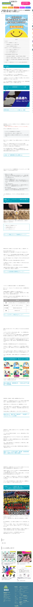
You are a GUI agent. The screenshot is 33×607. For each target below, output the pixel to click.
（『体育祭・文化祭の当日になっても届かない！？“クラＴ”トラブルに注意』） (16, 126)
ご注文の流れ (21, 588)
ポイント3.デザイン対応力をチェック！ (12, 52)
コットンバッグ (16, 595)
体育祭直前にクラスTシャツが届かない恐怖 (13, 44)
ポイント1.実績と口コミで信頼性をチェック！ (13, 49)
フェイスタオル (16, 599)
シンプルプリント (25, 590)
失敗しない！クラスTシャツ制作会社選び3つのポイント (13, 47)
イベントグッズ (16, 603)
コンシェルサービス (25, 597)
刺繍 (23, 591)
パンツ (15, 594)
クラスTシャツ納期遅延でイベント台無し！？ (11, 42)
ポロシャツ (16, 590)
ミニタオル (16, 597)
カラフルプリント (25, 587)
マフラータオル (16, 598)
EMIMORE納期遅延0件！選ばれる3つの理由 (11, 54)
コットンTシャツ (16, 587)
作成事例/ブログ (21, 603)
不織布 (15, 596)
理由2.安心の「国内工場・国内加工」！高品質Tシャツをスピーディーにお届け (18, 57)
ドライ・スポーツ (17, 589)
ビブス (15, 600)
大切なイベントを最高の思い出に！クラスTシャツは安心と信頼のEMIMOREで (16, 62)
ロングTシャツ (16, 588)
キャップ (16, 601)
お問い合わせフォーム (25, 596)
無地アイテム (16, 602)
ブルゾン (16, 593)
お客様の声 (21, 604)
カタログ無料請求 (25, 598)
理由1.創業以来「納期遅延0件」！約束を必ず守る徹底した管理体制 (16, 56)
